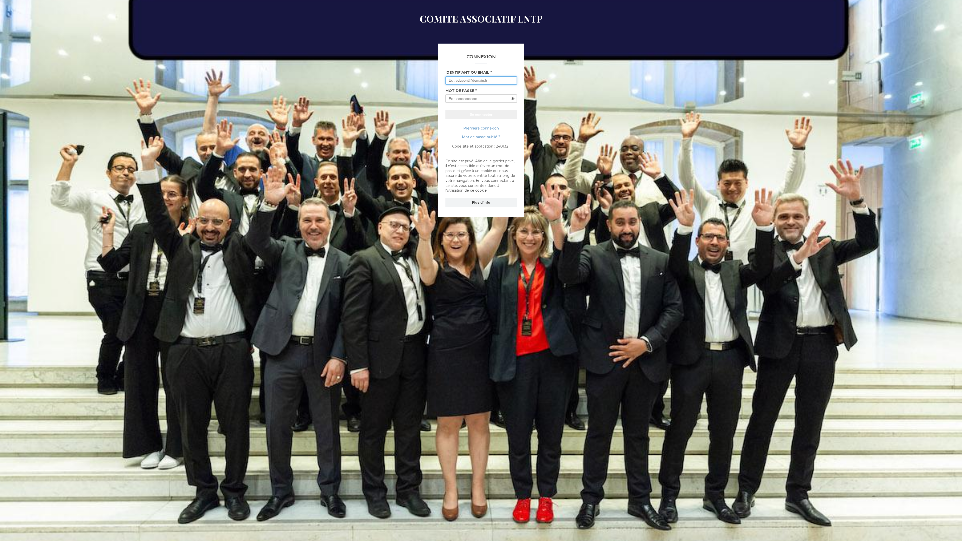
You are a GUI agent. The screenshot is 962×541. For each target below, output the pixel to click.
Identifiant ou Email (467, 72)
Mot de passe (459, 90)
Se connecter (481, 114)
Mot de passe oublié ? (481, 137)
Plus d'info (481, 202)
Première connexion (481, 128)
